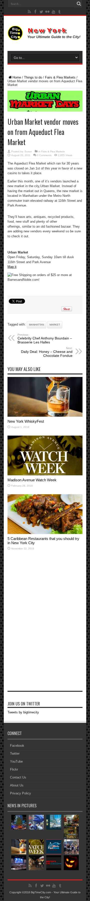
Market (55, 324)
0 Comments (44, 155)
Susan (28, 151)
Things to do (33, 77)
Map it (12, 267)
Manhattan (36, 324)
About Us (17, 785)
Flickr (14, 769)
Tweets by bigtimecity (23, 712)
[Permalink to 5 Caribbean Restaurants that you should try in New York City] (45, 533)
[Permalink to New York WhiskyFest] (45, 415)
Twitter (15, 753)
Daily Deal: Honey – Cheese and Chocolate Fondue (46, 352)
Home (16, 77)
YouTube (16, 761)
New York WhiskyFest (26, 421)
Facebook (17, 745)
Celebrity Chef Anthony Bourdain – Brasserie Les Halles (45, 338)
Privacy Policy (20, 793)
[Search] (78, 3)
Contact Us (18, 777)
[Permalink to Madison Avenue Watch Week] (45, 474)
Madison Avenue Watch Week (32, 480)
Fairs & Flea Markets (60, 77)
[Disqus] (45, 627)
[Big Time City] (45, 36)
